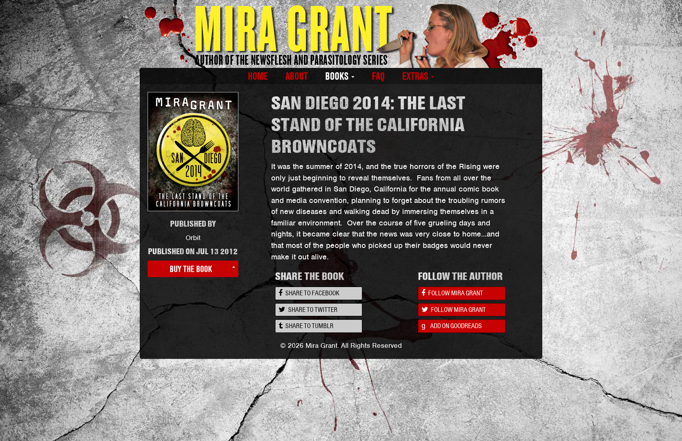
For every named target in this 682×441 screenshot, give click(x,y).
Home (258, 76)
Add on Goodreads (452, 325)
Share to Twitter (312, 309)
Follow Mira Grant (455, 293)
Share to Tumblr (309, 325)
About (296, 76)
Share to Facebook (311, 293)
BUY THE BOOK (191, 269)
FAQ (378, 76)
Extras (416, 76)
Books (337, 76)
